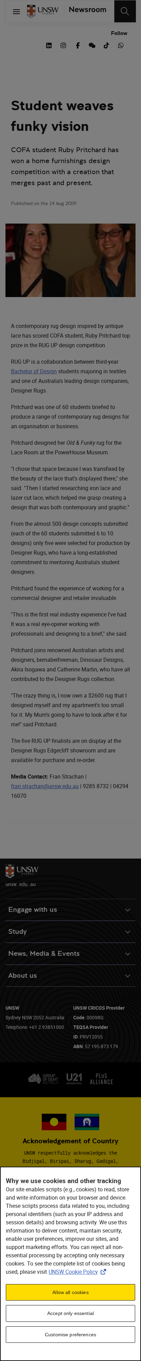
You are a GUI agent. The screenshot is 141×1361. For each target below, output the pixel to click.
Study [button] (17, 931)
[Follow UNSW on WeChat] (92, 44)
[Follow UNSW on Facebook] (77, 44)
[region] (70, 1264)
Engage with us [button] (32, 910)
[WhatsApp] (121, 44)
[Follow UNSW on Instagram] (63, 44)
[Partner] (85, 11)
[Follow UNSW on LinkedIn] (49, 44)
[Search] (125, 11)
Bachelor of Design (34, 371)
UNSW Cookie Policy (79, 1271)
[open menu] (16, 11)
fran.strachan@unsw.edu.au (45, 786)
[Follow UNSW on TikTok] (106, 44)
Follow (119, 33)
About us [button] (22, 975)
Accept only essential (70, 1313)
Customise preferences (70, 1334)
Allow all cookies (70, 1292)
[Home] (43, 11)
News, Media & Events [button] (44, 953)
